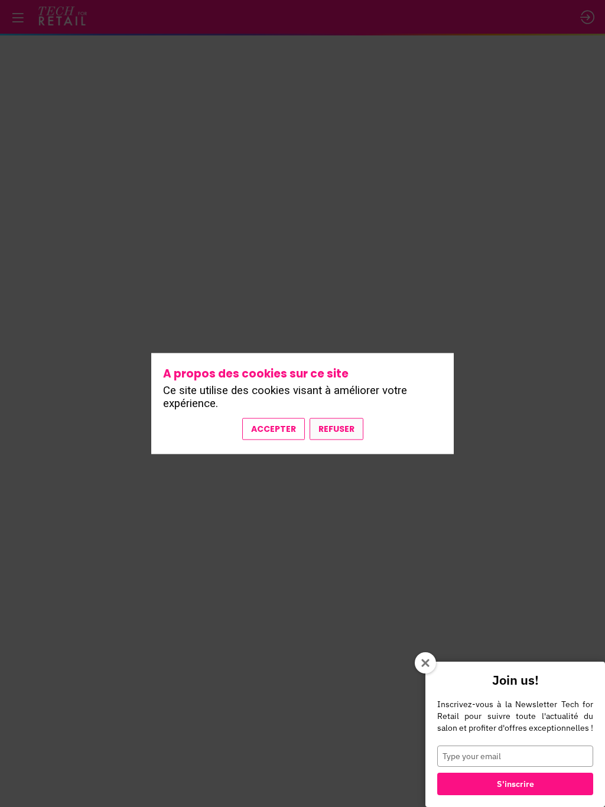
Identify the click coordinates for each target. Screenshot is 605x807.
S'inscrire (515, 784)
